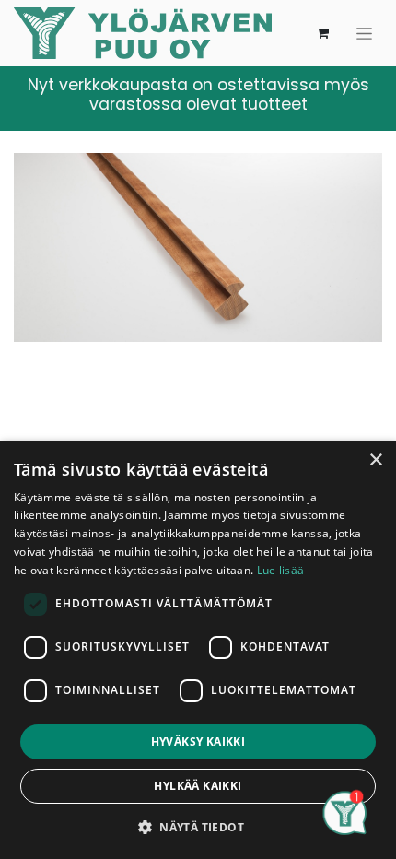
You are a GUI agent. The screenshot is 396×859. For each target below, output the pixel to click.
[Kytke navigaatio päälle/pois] (364, 33)
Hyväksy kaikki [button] (198, 741)
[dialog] (198, 650)
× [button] (375, 460)
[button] (198, 827)
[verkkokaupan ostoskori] (322, 33)
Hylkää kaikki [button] (197, 786)
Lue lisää (281, 570)
